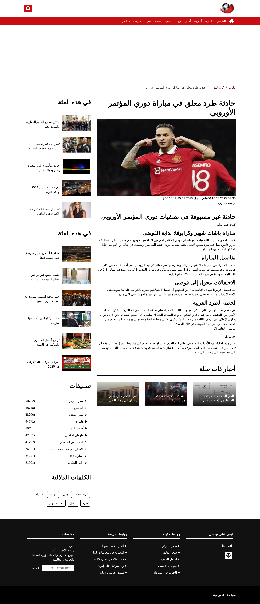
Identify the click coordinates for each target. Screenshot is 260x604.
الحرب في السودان (72, 442)
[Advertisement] (130, 54)
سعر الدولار (76, 401)
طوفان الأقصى (74, 435)
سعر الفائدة (76, 414)
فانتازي (209, 20)
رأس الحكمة (76, 462)
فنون (148, 20)
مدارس (125, 20)
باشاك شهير (56, 503)
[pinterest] (228, 555)
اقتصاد (158, 20)
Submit (35, 568)
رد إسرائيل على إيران (110, 565)
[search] (28, 8)
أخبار (188, 20)
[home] (231, 21)
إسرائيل (137, 20)
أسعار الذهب (76, 428)
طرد (85, 503)
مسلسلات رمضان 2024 (109, 559)
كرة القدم (82, 494)
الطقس (221, 20)
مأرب (232, 87)
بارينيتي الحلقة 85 (225, 328)
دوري (66, 494)
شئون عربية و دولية (111, 572)
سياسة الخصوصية (224, 595)
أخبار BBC (77, 455)
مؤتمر (53, 494)
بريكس (169, 20)
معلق (73, 503)
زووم (179, 20)
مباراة (39, 494)
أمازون (198, 20)
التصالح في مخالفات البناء (67, 449)
